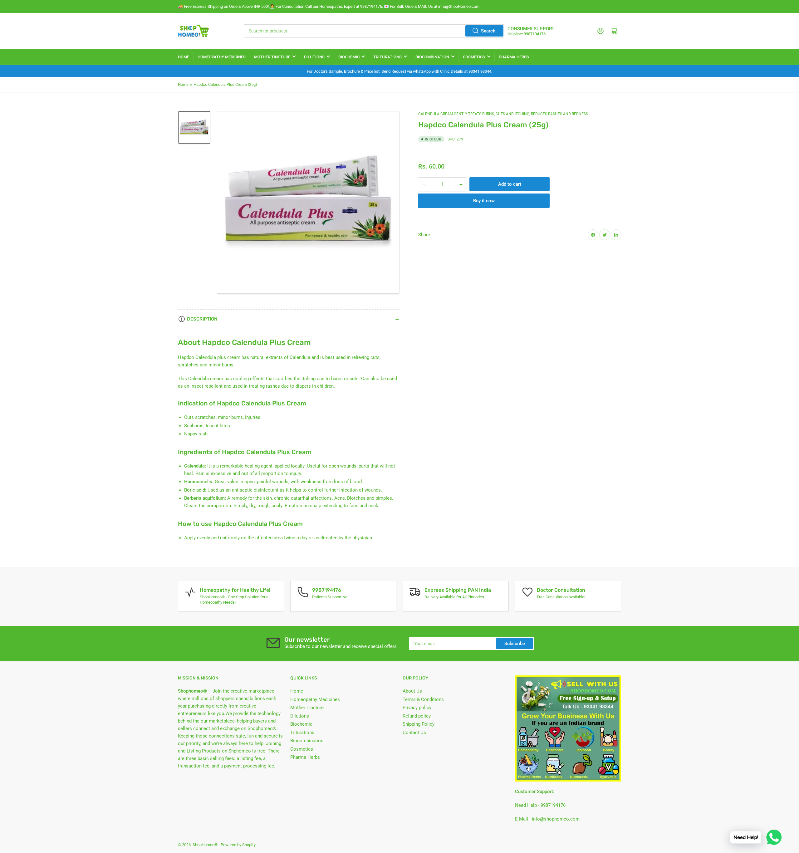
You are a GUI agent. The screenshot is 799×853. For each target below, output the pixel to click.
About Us (412, 691)
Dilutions (314, 57)
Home (183, 57)
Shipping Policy (418, 724)
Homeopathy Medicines (222, 57)
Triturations (387, 57)
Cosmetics (474, 57)
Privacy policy (417, 707)
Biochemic (349, 57)
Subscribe (514, 643)
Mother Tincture (272, 57)
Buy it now (484, 200)
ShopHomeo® (205, 844)
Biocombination (432, 57)
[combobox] (374, 30)
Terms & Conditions (423, 699)
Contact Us (414, 732)
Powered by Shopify (238, 844)
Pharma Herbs (514, 57)
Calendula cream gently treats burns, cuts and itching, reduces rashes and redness (503, 114)
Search (488, 31)
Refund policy (417, 716)
